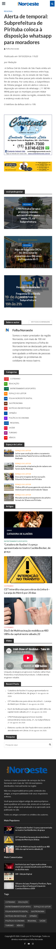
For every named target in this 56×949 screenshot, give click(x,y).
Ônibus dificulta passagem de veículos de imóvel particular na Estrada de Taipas (33, 488)
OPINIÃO (33, 916)
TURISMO (9, 925)
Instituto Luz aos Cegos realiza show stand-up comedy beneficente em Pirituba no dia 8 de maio (33, 866)
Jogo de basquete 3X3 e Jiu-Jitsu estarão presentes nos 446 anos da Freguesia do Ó (28, 254)
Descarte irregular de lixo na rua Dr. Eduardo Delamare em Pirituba (30, 478)
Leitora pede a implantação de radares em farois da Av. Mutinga (33, 467)
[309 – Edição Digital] (9, 876)
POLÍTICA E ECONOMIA (14, 921)
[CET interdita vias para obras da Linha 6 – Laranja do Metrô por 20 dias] (28, 569)
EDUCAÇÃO (23, 902)
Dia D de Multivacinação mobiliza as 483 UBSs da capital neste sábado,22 (26, 632)
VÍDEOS (20, 925)
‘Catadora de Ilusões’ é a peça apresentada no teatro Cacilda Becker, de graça (27, 548)
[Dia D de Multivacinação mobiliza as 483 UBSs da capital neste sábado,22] (28, 610)
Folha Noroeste (12, 49)
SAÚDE (43, 921)
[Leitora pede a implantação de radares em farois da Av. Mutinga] (9, 466)
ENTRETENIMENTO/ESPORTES (15, 541)
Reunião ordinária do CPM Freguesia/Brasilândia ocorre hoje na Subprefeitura (28, 294)
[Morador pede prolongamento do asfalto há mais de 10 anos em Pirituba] (9, 497)
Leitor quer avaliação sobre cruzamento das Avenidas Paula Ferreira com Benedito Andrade (33, 456)
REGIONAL (8, 11)
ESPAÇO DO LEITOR (23, 451)
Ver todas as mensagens (40, 322)
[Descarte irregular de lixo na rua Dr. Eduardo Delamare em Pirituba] (9, 476)
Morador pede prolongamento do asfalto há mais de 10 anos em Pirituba (33, 499)
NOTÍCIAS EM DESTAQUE (15, 916)
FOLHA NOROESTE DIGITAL (16, 911)
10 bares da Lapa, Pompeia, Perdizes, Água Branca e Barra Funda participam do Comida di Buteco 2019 (33, 886)
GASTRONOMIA (37, 911)
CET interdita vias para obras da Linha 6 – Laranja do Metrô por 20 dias (27, 591)
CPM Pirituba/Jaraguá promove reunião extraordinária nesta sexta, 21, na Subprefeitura (28, 215)
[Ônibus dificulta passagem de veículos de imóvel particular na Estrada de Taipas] (9, 487)
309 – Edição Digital (23, 874)
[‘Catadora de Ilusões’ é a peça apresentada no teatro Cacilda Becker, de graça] (28, 525)
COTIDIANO (8, 586)
